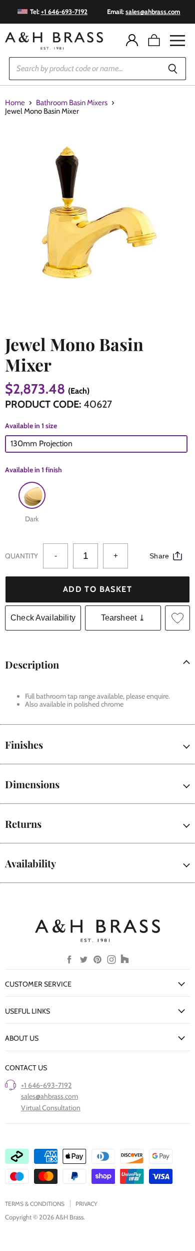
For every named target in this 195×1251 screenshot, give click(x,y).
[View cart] (154, 40)
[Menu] (177, 40)
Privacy (87, 1203)
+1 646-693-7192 (46, 1085)
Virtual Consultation (50, 1107)
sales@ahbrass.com (49, 1096)
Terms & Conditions (34, 1203)
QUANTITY (21, 556)
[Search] (173, 68)
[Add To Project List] (177, 618)
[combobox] (84, 68)
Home (15, 103)
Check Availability (43, 617)
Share (159, 556)
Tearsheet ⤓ (123, 617)
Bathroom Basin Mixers (72, 103)
